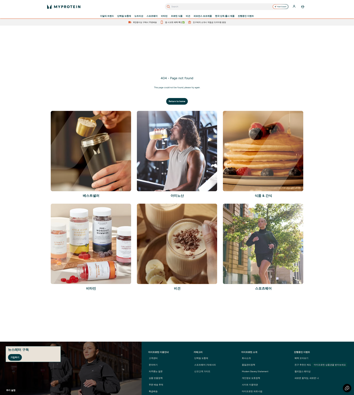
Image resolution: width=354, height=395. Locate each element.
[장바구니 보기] (303, 6)
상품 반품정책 (156, 378)
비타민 (164, 16)
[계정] (294, 7)
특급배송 (153, 391)
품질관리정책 (248, 365)
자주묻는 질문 (156, 371)
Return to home (177, 101)
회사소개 (246, 358)
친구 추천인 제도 (320, 365)
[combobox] (227, 6)
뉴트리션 (138, 16)
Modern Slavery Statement (255, 371)
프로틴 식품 (177, 16)
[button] (347, 388)
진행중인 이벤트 (246, 16)
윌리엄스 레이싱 (303, 371)
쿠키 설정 (10, 390)
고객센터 (153, 358)
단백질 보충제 (124, 16)
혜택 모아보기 (301, 358)
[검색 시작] (168, 6)
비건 (188, 16)
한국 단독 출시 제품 (225, 16)
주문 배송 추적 (156, 385)
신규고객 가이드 (202, 371)
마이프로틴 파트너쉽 (252, 391)
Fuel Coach (281, 7)
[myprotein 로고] (63, 6)
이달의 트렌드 (107, 16)
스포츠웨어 (152, 16)
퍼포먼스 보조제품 (203, 16)
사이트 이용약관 (250, 385)
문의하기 (153, 365)
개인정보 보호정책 (251, 378)
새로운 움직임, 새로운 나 (307, 378)
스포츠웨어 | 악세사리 (205, 365)
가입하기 (15, 357)
